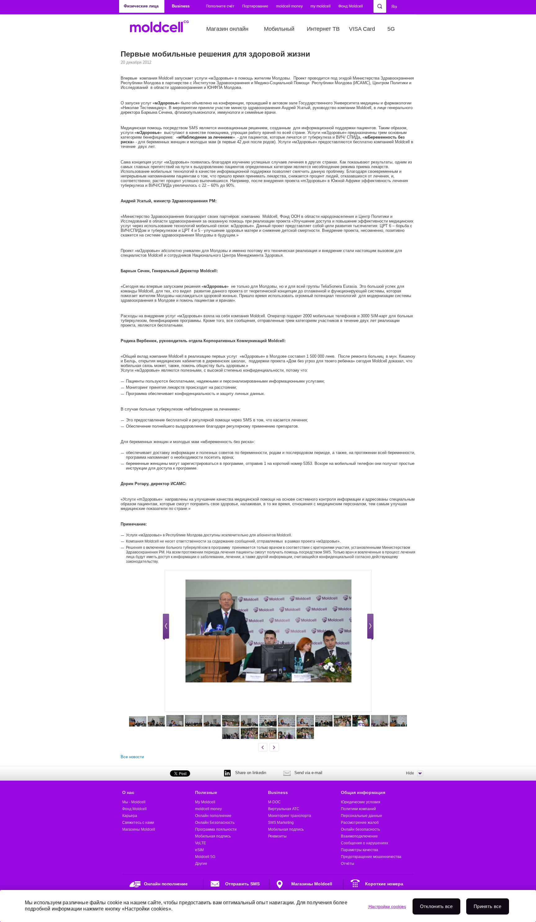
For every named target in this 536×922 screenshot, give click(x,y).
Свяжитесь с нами (138, 822)
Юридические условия (360, 802)
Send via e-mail (308, 772)
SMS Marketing (281, 822)
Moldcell (162, 29)
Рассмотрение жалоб (360, 822)
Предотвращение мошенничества (371, 857)
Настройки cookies (387, 906)
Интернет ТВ (323, 29)
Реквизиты (277, 836)
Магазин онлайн (227, 29)
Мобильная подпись (213, 836)
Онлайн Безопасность (214, 822)
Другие (201, 863)
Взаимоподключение (359, 836)
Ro (394, 6)
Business (278, 792)
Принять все (487, 906)
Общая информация (363, 792)
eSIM (199, 850)
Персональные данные (361, 816)
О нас (128, 792)
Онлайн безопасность (360, 829)
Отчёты (347, 863)
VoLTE (200, 843)
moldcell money (289, 6)
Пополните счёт (220, 6)
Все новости (132, 757)
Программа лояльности (216, 829)
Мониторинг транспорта (289, 816)
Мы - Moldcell (133, 802)
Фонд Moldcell (350, 6)
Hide (410, 773)
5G (391, 29)
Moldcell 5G (205, 857)
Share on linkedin (250, 772)
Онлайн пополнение (213, 816)
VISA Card (362, 29)
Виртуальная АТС (283, 809)
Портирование (255, 6)
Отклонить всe (436, 906)
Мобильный (279, 29)
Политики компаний (358, 809)
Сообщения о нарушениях (364, 843)
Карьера (129, 816)
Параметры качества (359, 850)
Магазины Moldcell (138, 829)
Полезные (206, 792)
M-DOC (274, 802)
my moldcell (320, 6)
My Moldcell (205, 802)
